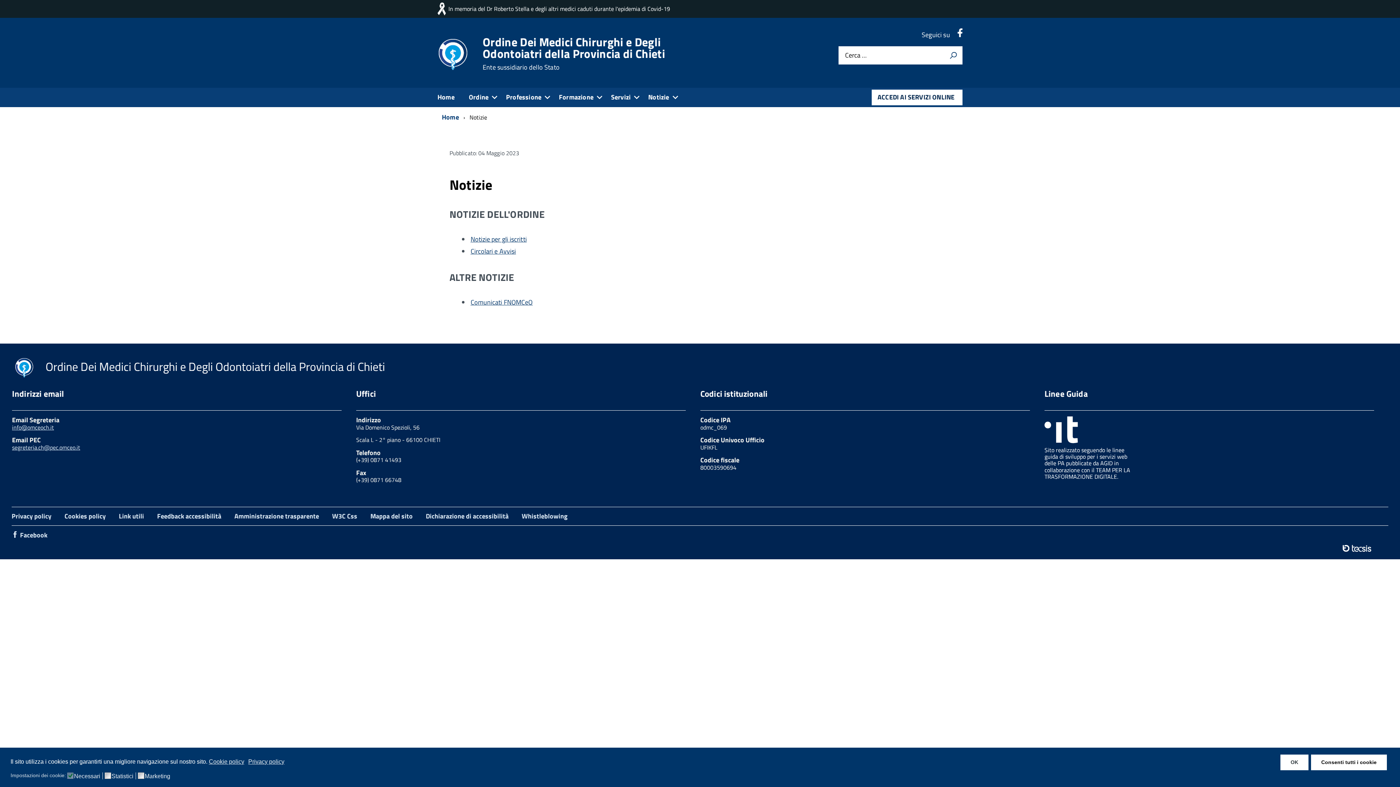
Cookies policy (85, 516)
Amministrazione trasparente (276, 516)
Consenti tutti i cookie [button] (1349, 762)
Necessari (87, 776)
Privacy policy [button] (266, 762)
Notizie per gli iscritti (499, 239)
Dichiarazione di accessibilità (467, 516)
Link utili (131, 516)
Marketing (157, 776)
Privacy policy (31, 516)
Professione (523, 97)
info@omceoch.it (33, 427)
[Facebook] (959, 35)
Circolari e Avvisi (493, 251)
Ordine (479, 97)
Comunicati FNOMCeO (502, 302)
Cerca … (856, 55)
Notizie (658, 97)
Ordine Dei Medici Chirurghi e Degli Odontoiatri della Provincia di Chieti (574, 53)
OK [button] (1294, 762)
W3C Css (344, 516)
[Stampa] (953, 55)
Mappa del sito (391, 516)
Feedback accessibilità (189, 516)
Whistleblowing (545, 516)
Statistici (122, 776)
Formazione (576, 97)
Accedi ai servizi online (916, 97)
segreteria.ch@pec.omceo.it (46, 447)
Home (446, 97)
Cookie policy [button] (226, 762)
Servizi (621, 97)
